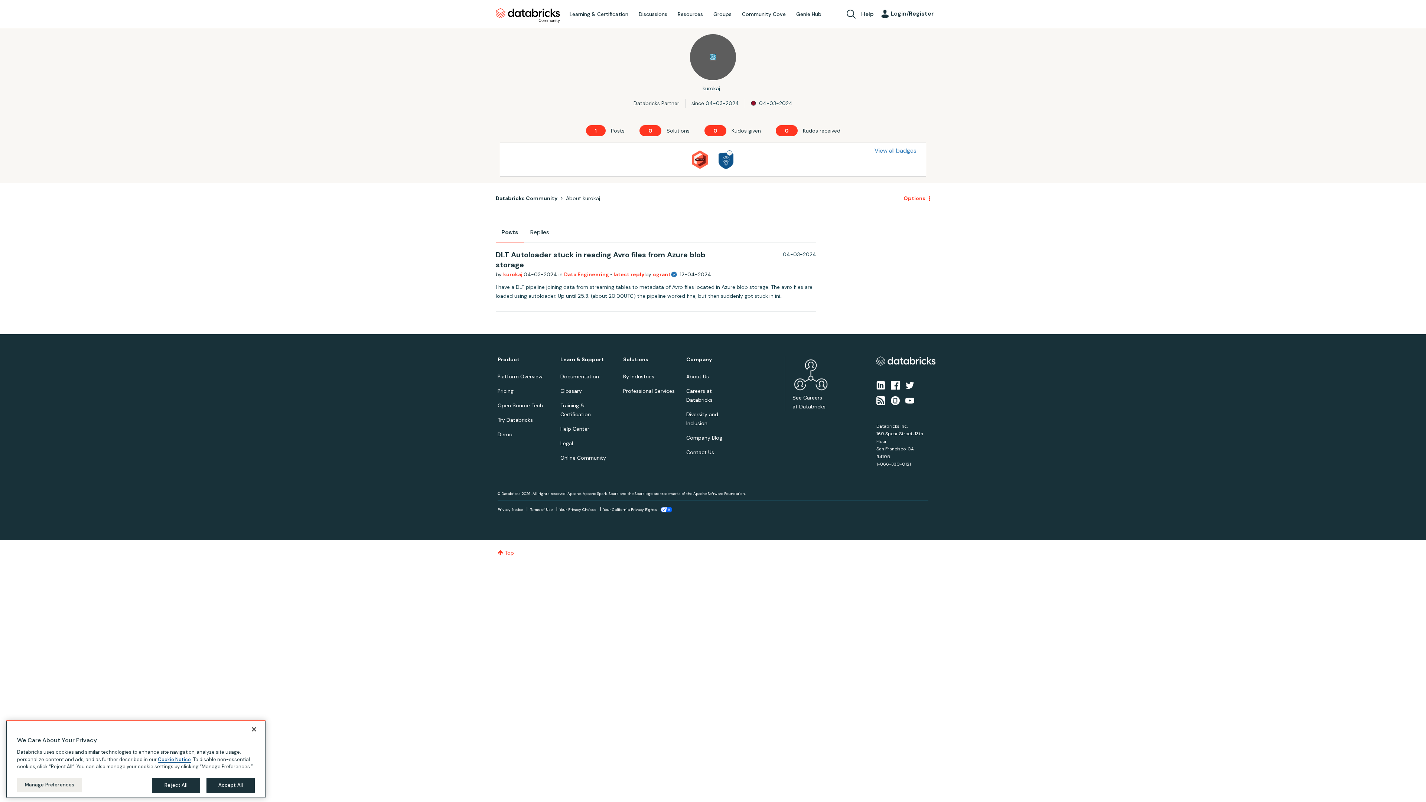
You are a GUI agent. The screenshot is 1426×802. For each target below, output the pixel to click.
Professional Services (649, 391)
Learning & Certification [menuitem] (599, 14)
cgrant (662, 274)
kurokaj (513, 274)
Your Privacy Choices (578, 509)
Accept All (230, 785)
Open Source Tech (520, 405)
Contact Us (700, 452)
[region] (136, 759)
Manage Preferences (49, 785)
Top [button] (509, 553)
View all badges (896, 150)
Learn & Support (582, 359)
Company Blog (704, 437)
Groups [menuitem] (722, 14)
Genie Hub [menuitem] (808, 14)
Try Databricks (515, 420)
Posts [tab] (509, 232)
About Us (697, 376)
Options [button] (914, 198)
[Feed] (880, 400)
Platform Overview (520, 376)
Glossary (571, 391)
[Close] (254, 729)
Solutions (635, 359)
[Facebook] (895, 385)
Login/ (912, 13)
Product (509, 359)
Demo (505, 434)
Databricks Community (527, 15)
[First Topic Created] (726, 159)
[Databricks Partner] (700, 159)
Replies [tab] (539, 232)
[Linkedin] (880, 385)
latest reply (629, 274)
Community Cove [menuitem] (764, 14)
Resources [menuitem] (690, 14)
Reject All (176, 785)
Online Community (583, 457)
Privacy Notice (510, 509)
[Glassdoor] (895, 400)
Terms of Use (541, 509)
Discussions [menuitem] (653, 14)
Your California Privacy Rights (630, 509)
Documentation (579, 376)
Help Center (574, 429)
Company (699, 359)
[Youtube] (909, 400)
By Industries (638, 376)
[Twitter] (909, 385)
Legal (566, 443)
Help (867, 14)
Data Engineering (587, 274)
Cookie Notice (174, 759)
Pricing (506, 391)
